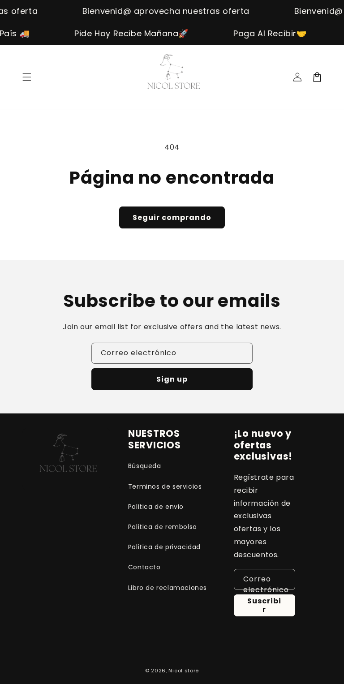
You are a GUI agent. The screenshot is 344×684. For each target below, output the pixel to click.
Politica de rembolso (162, 526)
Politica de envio (156, 506)
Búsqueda (144, 465)
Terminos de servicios (165, 486)
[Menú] (27, 77)
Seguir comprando (172, 217)
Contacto (144, 567)
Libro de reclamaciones (167, 587)
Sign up (172, 379)
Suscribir (264, 605)
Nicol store (183, 670)
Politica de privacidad (164, 546)
